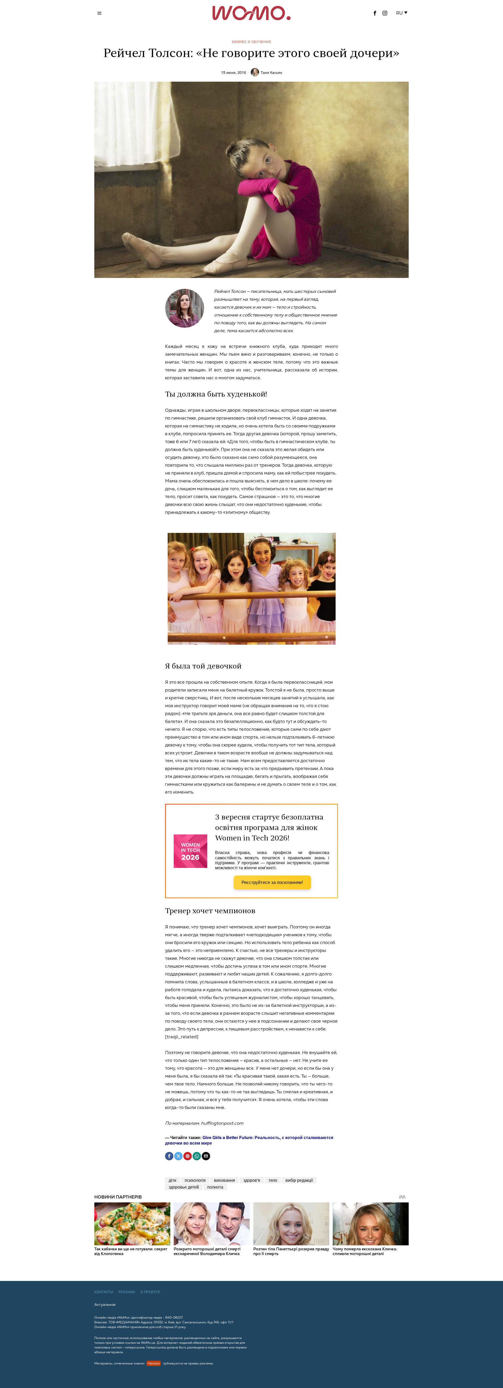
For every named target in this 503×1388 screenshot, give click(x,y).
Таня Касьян (271, 72)
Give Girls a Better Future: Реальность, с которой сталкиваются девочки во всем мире (249, 1140)
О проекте (150, 1292)
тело (273, 1180)
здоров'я (251, 1180)
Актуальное (105, 1304)
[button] (403, 13)
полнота (215, 1187)
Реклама (126, 1292)
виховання (224, 1180)
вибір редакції (299, 1180)
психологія (195, 1180)
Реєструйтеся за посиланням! (272, 882)
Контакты (103, 1292)
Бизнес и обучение (251, 41)
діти (172, 1180)
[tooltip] (375, 13)
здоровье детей (184, 1187)
